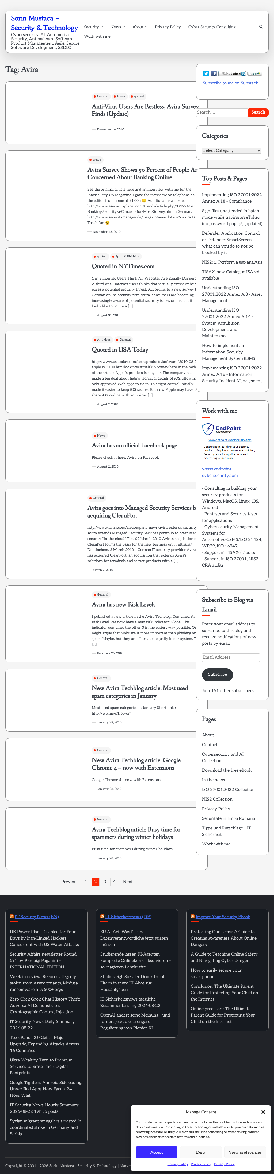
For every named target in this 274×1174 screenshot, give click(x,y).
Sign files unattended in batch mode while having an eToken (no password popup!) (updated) (232, 217)
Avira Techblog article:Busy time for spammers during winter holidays (136, 833)
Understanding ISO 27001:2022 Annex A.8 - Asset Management (232, 294)
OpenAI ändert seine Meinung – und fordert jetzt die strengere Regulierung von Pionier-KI (135, 1022)
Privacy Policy (178, 1164)
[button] (263, 1112)
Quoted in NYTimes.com (123, 266)
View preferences (245, 1152)
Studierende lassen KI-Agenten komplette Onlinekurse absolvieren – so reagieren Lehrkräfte (135, 961)
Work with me (97, 36)
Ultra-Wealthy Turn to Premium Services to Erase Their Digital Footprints (41, 1067)
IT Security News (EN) (37, 917)
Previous (69, 882)
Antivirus (104, 339)
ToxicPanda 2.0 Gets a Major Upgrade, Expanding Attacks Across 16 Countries (44, 1044)
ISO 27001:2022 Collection (228, 789)
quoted (139, 96)
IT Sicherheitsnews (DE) (128, 917)
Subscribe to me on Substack (230, 83)
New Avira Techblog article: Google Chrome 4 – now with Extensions (136, 764)
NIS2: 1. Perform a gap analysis (232, 262)
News (116, 27)
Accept (156, 1152)
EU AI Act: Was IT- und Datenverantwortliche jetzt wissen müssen (134, 938)
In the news (213, 780)
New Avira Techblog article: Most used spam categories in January (140, 692)
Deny (201, 1152)
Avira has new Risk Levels (123, 604)
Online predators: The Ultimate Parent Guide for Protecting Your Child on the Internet (223, 1015)
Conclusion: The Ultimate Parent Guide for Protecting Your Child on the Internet (224, 993)
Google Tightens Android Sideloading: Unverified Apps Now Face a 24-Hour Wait (46, 1089)
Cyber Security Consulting (212, 27)
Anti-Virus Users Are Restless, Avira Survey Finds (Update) (145, 110)
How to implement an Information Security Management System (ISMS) (229, 352)
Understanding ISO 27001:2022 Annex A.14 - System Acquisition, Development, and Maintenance (227, 323)
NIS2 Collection (217, 799)
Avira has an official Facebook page (134, 445)
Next (128, 882)
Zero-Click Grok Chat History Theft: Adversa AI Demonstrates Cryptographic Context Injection (45, 1006)
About (137, 27)
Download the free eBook (227, 770)
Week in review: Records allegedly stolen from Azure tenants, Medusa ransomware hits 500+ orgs (44, 983)
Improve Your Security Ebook (223, 917)
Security (91, 27)
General (102, 96)
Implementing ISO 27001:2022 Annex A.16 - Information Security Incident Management (232, 375)
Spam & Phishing (127, 256)
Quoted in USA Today (120, 350)
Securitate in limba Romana (228, 818)
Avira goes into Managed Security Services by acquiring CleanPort (143, 512)
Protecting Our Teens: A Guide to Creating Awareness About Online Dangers (224, 938)
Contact (210, 744)
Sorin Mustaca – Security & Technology (83, 1166)
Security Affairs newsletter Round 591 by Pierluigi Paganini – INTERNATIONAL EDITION (43, 961)
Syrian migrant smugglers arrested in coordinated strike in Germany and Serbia (45, 1128)
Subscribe (217, 674)
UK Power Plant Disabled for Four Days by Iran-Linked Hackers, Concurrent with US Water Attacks (44, 938)
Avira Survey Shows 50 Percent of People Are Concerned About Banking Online (143, 174)
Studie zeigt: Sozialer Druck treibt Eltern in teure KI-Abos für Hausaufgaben (132, 983)
